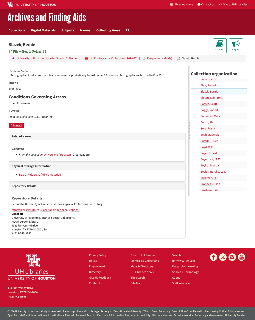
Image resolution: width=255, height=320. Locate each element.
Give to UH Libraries (143, 255)
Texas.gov (106, 311)
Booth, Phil (207, 122)
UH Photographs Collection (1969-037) (114, 58)
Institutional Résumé (62, 315)
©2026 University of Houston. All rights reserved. (34, 311)
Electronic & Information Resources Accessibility (123, 315)
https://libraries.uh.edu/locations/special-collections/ (46, 210)
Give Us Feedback (100, 278)
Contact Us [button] (208, 4)
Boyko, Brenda (209, 165)
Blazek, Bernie (209, 92)
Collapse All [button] (16, 125)
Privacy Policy (97, 255)
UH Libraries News (142, 272)
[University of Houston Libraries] (31, 267)
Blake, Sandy (208, 79)
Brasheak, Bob (209, 190)
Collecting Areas (108, 30)
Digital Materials (43, 30)
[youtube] (241, 257)
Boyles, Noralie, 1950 (213, 172)
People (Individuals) (159, 58)
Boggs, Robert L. (210, 110)
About (176, 278)
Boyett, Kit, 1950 (210, 159)
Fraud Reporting (161, 311)
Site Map (136, 283)
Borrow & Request (183, 261)
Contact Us (95, 283)
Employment (97, 266)
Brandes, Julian (210, 184)
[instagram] (232, 257)
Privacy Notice (236, 311)
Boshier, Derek (209, 135)
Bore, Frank (207, 129)
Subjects (68, 30)
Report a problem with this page (81, 311)
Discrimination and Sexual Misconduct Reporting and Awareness (187, 315)
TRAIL (146, 311)
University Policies (235, 315)
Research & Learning (185, 266)
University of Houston (57, 155)
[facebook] (213, 257)
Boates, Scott (208, 104)
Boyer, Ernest (208, 153)
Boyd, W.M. (207, 147)
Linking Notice (218, 311)
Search (176, 255)
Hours (93, 261)
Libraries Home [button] (183, 4)
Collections (17, 30)
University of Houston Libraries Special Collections (48, 58)
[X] (223, 257)
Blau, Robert (208, 85)
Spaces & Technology (185, 272)
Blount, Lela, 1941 (211, 98)
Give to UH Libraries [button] (235, 4)
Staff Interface (181, 283)
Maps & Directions (142, 266)
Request (236, 49)
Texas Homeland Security (127, 311)
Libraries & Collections (145, 261)
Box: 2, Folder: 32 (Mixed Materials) (40, 175)
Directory (95, 272)
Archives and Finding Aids (46, 18)
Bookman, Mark (210, 116)
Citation (219, 49)
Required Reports (85, 315)
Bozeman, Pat (208, 178)
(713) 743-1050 (16, 297)
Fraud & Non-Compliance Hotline (190, 311)
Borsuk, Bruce (209, 141)
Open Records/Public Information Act (28, 315)
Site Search (138, 278)
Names (85, 30)
